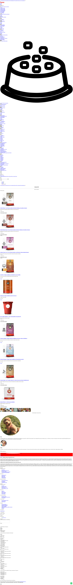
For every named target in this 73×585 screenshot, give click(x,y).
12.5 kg (1, 254)
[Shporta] (0, 177)
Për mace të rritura (4, 486)
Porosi (16, 176)
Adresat (10, 176)
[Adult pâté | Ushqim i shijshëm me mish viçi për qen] (8, 294)
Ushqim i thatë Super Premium (5, 472)
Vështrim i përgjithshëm (3, 176)
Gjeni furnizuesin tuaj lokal (3, 0)
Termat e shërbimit (4, 506)
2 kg (1, 382)
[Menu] (0, 1)
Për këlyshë (3, 469)
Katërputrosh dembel (4, 482)
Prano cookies (15, 582)
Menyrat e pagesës (13, 176)
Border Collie (3, 476)
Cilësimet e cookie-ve (3, 582)
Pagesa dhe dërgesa (4, 504)
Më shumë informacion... (23, 581)
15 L (1, 404)
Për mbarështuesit (12, 0)
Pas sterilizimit (3, 497)
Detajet (1, 299)
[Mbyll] (8, 179)
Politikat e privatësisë (4, 505)
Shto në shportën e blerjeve (4, 234)
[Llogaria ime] (1, 172)
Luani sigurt (3, 481)
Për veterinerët (16, 0)
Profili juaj (7, 176)
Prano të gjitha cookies (20, 582)
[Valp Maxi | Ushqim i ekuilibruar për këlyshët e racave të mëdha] (8, 273)
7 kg (1, 210)
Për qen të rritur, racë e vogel (5, 470)
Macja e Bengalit (4, 492)
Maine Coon (3, 491)
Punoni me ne (19, 0)
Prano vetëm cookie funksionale (9, 582)
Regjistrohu (2, 175)
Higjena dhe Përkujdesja (5, 480)
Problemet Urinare (4, 496)
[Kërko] (1, 171)
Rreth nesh (8, 0)
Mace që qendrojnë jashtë (5, 488)
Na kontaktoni (23, 0)
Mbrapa (1, 528)
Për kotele (3, 485)
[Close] (1, 527)
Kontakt (3, 508)
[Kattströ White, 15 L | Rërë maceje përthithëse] (8, 400)
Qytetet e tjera (3, 501)
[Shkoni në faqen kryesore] (2, 2)
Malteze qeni (3, 475)
